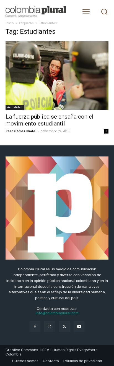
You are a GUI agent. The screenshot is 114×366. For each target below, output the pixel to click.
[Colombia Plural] (38, 11)
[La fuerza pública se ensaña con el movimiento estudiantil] (57, 75)
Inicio (10, 23)
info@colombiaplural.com (57, 313)
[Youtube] (79, 326)
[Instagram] (49, 326)
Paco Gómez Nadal (21, 131)
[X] (64, 326)
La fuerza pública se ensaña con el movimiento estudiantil (50, 120)
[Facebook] (35, 326)
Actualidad (14, 107)
